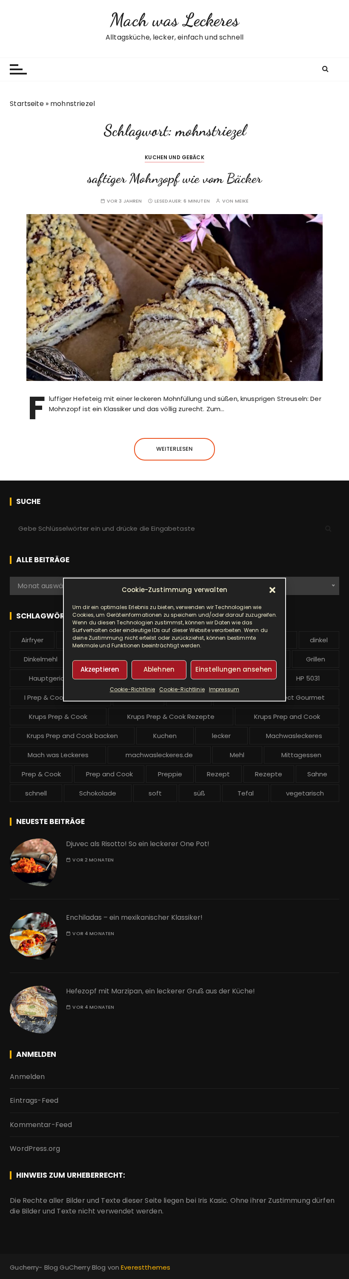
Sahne (317, 774)
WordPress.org (35, 1148)
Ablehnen (158, 669)
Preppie (170, 774)
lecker (221, 735)
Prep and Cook (109, 774)
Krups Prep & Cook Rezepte (171, 716)
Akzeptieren (100, 669)
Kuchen (165, 735)
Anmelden (27, 1077)
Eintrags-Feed (34, 1100)
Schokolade (97, 793)
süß (199, 793)
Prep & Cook (41, 774)
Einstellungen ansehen (233, 669)
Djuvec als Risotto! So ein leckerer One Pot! (137, 844)
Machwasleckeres (294, 735)
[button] (272, 590)
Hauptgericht (50, 678)
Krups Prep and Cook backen (72, 735)
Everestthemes (145, 1267)
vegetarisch (305, 793)
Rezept (218, 774)
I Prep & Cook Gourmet (60, 697)
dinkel (319, 639)
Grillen (315, 659)
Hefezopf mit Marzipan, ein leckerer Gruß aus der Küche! (160, 991)
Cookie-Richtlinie (132, 689)
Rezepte (268, 774)
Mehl (237, 754)
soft (155, 793)
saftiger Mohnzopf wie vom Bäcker (174, 178)
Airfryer (32, 639)
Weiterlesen (174, 449)
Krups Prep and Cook (287, 716)
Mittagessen (301, 754)
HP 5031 (308, 678)
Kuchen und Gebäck (174, 157)
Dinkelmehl (40, 659)
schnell (36, 793)
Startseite (27, 104)
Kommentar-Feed (41, 1125)
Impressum (224, 689)
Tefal (245, 793)
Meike (242, 201)
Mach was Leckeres (174, 20)
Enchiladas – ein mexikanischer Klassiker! (134, 917)
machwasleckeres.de (159, 754)
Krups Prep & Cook (58, 716)
